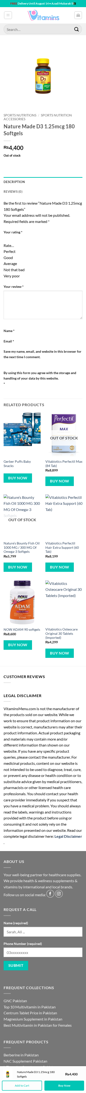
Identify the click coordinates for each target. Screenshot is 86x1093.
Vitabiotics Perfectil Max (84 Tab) (63, 464)
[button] (8, 15)
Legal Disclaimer (68, 836)
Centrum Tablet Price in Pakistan (30, 1013)
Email (9, 341)
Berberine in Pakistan (21, 1055)
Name (9, 331)
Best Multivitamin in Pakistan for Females (38, 1025)
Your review (14, 286)
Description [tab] (14, 182)
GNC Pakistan (15, 1000)
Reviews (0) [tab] (13, 191)
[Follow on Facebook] (50, 894)
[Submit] (76, 29)
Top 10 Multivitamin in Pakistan (30, 1007)
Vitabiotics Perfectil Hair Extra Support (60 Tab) (62, 547)
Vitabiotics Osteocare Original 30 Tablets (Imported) (61, 633)
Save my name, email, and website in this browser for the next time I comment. (42, 354)
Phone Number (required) (23, 944)
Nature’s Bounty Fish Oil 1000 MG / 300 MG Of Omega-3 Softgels (22, 547)
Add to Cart (22, 1085)
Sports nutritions (20, 115)
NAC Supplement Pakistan (25, 1061)
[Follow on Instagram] (59, 894)
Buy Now (17, 478)
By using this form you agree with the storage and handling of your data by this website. (40, 378)
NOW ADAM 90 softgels (22, 629)
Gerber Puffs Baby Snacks (17, 464)
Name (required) (16, 923)
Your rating (13, 232)
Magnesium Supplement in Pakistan (33, 1019)
